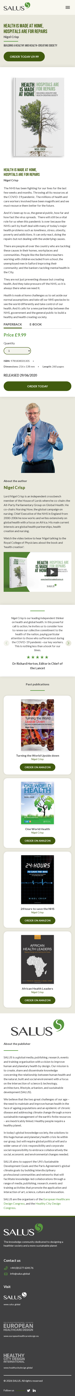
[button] (6, 643)
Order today (37, 386)
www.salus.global (12, 1304)
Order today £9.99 (24, 56)
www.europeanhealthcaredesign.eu (21, 1336)
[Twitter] (28, 1390)
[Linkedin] (34, 1390)
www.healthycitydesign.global (18, 1367)
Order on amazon (38, 767)
